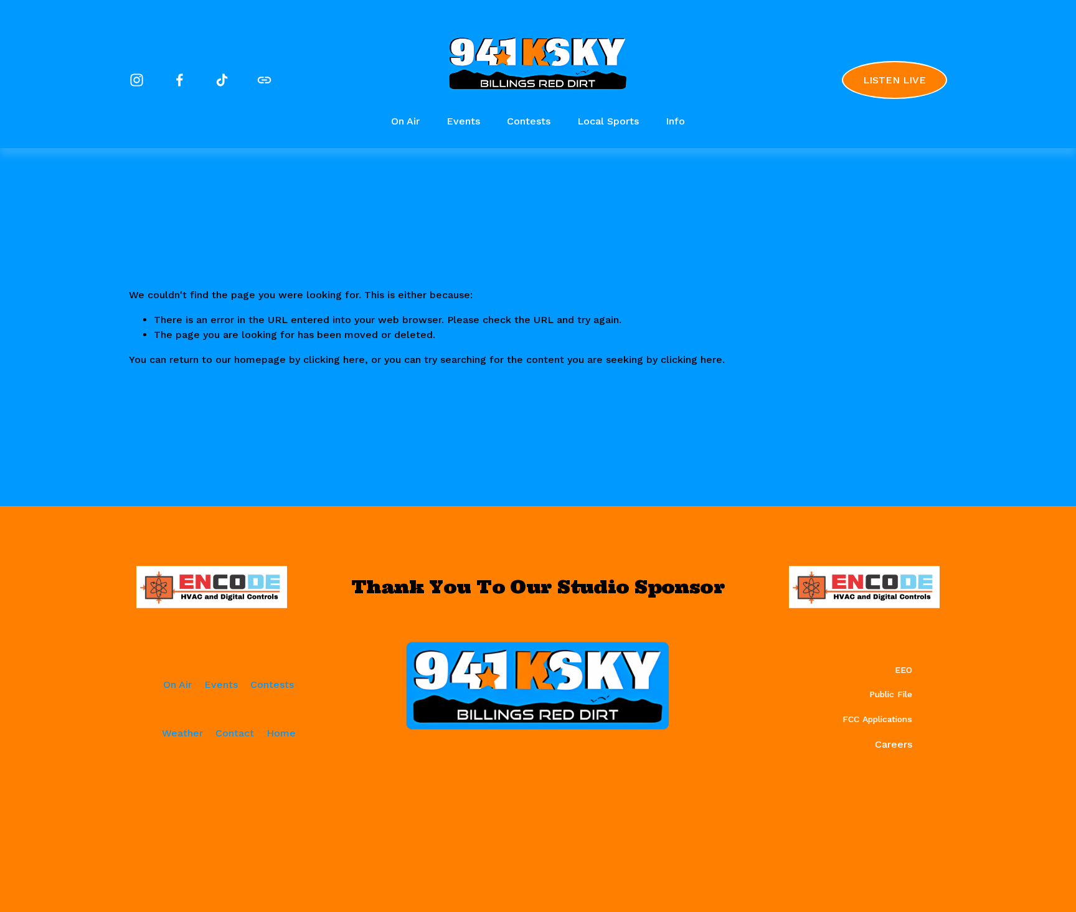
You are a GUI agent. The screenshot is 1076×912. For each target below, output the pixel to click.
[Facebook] (179, 80)
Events (463, 121)
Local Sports (608, 121)
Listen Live (894, 80)
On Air (405, 121)
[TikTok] (222, 80)
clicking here (334, 359)
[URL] (264, 80)
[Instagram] (136, 80)
